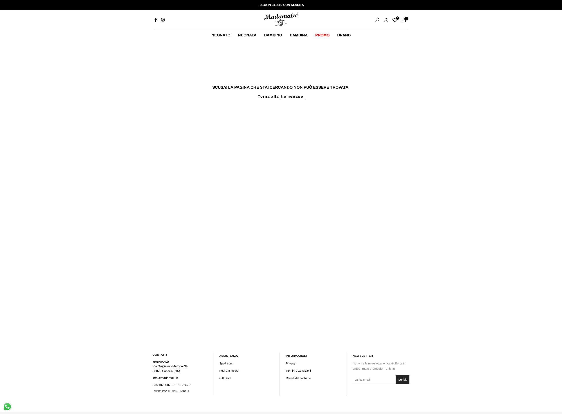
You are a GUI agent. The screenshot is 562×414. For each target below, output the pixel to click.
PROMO (322, 35)
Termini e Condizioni (298, 370)
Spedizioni (225, 363)
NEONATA (247, 35)
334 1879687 (162, 385)
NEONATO (220, 35)
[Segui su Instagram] (163, 19)
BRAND (344, 35)
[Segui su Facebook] (156, 19)
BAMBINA (299, 35)
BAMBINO (273, 35)
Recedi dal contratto (298, 378)
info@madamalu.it (165, 378)
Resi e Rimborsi (229, 370)
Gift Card (225, 378)
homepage (292, 96)
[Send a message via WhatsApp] (7, 406)
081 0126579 (182, 385)
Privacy (290, 363)
